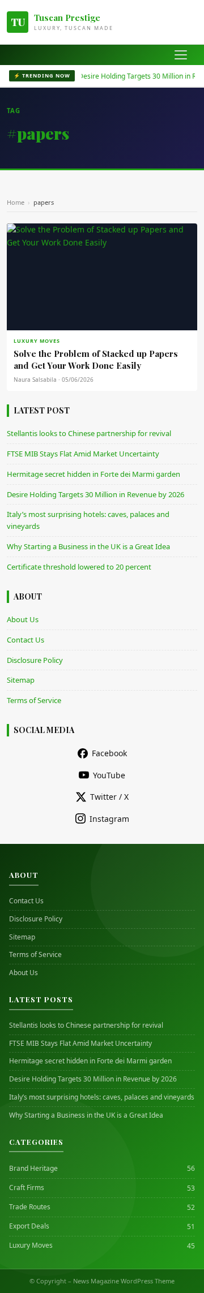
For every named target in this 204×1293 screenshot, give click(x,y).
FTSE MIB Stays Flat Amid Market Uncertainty (83, 454)
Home (15, 202)
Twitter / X (109, 796)
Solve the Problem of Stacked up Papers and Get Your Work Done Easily (96, 359)
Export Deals (29, 1226)
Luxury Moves (31, 1245)
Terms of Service (34, 700)
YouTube (109, 775)
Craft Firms (26, 1187)
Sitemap (21, 680)
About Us (23, 619)
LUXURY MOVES (37, 340)
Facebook (109, 753)
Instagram (109, 818)
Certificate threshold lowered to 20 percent (79, 567)
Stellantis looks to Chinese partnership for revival (89, 433)
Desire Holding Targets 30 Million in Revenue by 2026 (95, 494)
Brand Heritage (33, 1168)
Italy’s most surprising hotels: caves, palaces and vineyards (101, 1097)
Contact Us (25, 640)
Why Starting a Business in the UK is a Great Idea (88, 546)
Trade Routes (29, 1207)
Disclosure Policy (35, 660)
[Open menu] (181, 55)
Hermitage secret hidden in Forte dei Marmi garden (93, 474)
